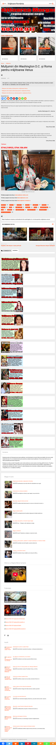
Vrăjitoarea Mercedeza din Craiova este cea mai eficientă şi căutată (46, 52)
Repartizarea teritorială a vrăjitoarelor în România (23, 481)
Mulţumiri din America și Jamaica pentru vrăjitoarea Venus (16, 93)
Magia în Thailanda (17, 530)
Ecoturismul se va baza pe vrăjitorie (20, 491)
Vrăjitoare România (16, 4)
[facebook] (4, 635)
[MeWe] (16, 98)
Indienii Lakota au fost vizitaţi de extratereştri (22, 686)
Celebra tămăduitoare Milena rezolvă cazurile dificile (8, 52)
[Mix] (19, 98)
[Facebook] (2, 98)
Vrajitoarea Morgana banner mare (21, 26)
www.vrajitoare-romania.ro (23, 200)
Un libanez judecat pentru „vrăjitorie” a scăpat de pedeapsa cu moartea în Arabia (29, 540)
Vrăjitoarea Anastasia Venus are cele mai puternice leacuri (28, 52)
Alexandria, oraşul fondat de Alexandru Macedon (23, 706)
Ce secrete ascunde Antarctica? (19, 696)
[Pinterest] (14, 98)
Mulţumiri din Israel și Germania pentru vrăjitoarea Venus (16, 90)
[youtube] (8, 635)
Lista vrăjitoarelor (7, 36)
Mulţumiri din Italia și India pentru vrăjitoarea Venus (14, 88)
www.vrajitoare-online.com (21, 195)
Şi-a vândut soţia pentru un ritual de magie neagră (23, 520)
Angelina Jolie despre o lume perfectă (11, 245)
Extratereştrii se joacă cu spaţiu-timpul (20, 646)
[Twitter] (5, 98)
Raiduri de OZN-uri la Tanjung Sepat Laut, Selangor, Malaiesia (25, 666)
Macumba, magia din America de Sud (20, 501)
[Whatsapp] (22, 98)
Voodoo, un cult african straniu (19, 550)
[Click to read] (15, 234)
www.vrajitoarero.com (22, 197)
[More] (25, 98)
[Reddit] (8, 98)
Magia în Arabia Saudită (17, 510)
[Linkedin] (11, 98)
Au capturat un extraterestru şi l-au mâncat (21, 656)
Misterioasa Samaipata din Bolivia (20, 716)
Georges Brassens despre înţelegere (45, 245)
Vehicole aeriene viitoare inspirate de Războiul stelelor (24, 726)
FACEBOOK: (15, 250)
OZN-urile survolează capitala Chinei (20, 676)
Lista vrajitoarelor (7, 48)
